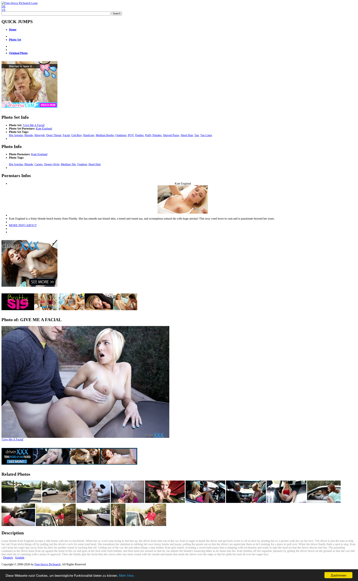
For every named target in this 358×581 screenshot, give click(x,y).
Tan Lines (206, 135)
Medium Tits (68, 164)
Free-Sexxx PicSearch (47, 564)
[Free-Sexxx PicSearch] (19, 3)
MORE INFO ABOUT (23, 225)
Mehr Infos (126, 575)
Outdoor (82, 164)
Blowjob (39, 135)
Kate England (44, 128)
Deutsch (8, 557)
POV (131, 135)
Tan (196, 135)
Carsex (38, 164)
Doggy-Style (51, 164)
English (19, 557)
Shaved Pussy (171, 135)
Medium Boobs (105, 135)
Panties (139, 135)
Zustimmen (338, 575)
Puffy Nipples (153, 135)
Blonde (28, 135)
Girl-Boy (76, 135)
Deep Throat (53, 135)
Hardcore (88, 135)
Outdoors (120, 135)
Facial (66, 135)
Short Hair (187, 135)
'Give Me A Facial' (34, 125)
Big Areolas (16, 135)
